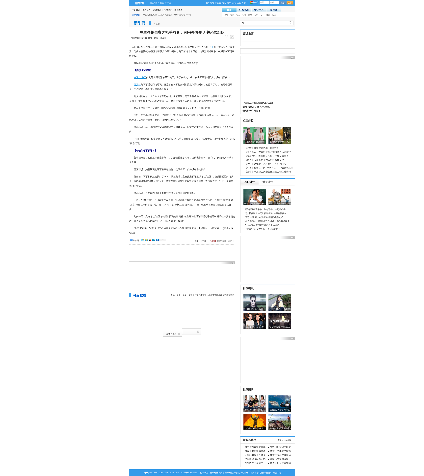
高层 (226, 15)
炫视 (239, 3)
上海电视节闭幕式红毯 (255, 142)
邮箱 (234, 3)
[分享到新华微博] (142, 240)
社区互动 (244, 10)
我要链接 (255, 473)
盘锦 (173, 295)
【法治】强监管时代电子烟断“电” (262, 148)
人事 (256, 15)
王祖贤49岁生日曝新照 (280, 309)
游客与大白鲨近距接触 (280, 410)
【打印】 (204, 241)
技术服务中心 (275, 473)
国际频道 (136, 10)
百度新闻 (287, 440)
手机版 (218, 3)
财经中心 (259, 10)
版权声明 (264, 473)
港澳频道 (157, 10)
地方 (238, 15)
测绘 (184, 295)
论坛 (224, 3)
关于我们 (236, 473)
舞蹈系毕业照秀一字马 (280, 142)
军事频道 (178, 10)
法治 (244, 15)
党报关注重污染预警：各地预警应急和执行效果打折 (211, 295)
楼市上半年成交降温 (280, 451)
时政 (229, 10)
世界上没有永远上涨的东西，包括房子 (269, 229)
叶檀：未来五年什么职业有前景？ (267, 221)
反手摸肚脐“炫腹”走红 (255, 410)
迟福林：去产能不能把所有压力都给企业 (270, 217)
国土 (179, 295)
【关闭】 (196, 241)
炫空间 (256, 2)
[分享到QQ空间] (146, 240)
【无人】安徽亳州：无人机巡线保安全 (264, 160)
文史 (274, 15)
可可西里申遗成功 (254, 463)
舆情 (244, 3)
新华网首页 (171, 334)
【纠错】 (213, 241)
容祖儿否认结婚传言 (255, 327)
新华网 (139, 3)
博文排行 (267, 181)
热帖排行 (249, 181)
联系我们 (245, 473)
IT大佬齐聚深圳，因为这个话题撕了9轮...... (271, 213)
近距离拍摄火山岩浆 (255, 428)
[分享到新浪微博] (150, 240)
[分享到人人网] (157, 240)
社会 (268, 15)
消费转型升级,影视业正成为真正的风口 (269, 225)
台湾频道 (168, 10)
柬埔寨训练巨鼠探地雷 (280, 428)
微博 (229, 3)
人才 (262, 15)
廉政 (250, 15)
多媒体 (273, 10)
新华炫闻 (210, 3)
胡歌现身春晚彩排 (255, 309)
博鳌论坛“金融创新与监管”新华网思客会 (270, 209)
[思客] (247, 209)
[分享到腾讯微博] (153, 240)
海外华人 (147, 10)
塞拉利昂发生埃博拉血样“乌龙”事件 (184, 15)
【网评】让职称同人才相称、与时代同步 (265, 164)
